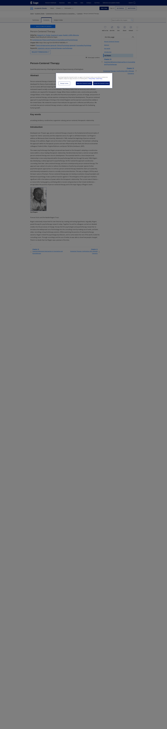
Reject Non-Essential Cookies (84, 83)
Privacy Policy (92, 78)
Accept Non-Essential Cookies (101, 83)
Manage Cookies (64, 83)
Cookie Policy (99, 78)
